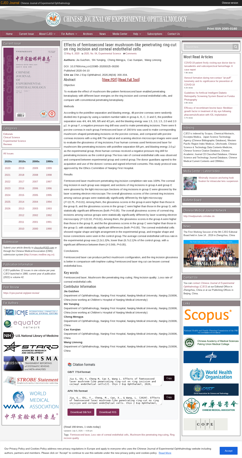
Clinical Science (11, 137)
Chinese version (230, 2)
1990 (49, 228)
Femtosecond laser (80, 434)
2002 (35, 215)
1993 (49, 208)
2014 (21, 201)
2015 (21, 195)
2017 (21, 181)
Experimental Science (110, 53)
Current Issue (26, 34)
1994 (49, 201)
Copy (169, 378)
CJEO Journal (10, 3)
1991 (49, 222)
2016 (21, 188)
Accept (228, 450)
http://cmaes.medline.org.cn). (40, 254)
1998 (49, 174)
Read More (165, 452)
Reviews (7, 144)
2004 (35, 201)
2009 (35, 168)
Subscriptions (154, 34)
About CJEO (45, 34)
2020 (7, 168)
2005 (35, 195)
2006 (35, 188)
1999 (49, 168)
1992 (49, 215)
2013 (21, 208)
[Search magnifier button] (236, 47)
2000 (35, 228)
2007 (35, 181)
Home (9, 34)
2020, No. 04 (90, 53)
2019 (21, 168)
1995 (49, 195)
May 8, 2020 (73, 53)
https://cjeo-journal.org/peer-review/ (21, 293)
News (102, 34)
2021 (7, 174)
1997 (49, 181)
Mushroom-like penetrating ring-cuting (149, 434)
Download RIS (107, 412)
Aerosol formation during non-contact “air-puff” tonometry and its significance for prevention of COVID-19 (208, 81)
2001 (35, 222)
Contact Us (174, 34)
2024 (7, 195)
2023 (7, 188)
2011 (21, 222)
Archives (88, 34)
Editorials (8, 134)
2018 (21, 174)
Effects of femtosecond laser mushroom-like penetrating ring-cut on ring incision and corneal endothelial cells (120, 46)
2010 (21, 228)
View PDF (109, 80)
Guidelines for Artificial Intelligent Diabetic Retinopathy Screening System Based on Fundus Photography (209, 96)
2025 (7, 201)
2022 (7, 181)
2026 (7, 208)
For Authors (67, 34)
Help (135, 34)
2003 (35, 208)
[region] (121, 449)
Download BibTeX (80, 412)
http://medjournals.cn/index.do (199, 216)
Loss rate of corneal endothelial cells (110, 434)
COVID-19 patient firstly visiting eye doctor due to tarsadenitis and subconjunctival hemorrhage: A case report (209, 66)
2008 (35, 174)
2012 (21, 215)
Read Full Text (129, 80)
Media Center (119, 34)
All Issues (8, 153)
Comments (131, 53)
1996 (49, 188)
